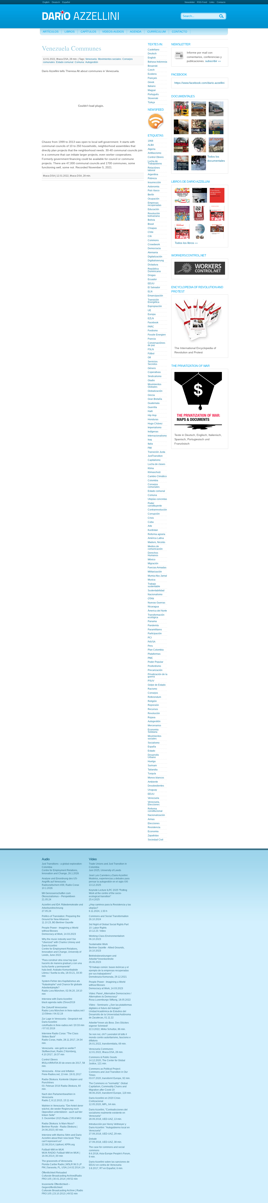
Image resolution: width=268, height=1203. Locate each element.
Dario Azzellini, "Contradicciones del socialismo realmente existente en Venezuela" (108, 1112)
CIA (150, 236)
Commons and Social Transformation (109, 916)
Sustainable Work (98, 944)
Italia (150, 444)
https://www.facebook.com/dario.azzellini (199, 82)
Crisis (151, 518)
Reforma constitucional (155, 809)
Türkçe (151, 102)
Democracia (154, 248)
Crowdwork (154, 244)
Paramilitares (155, 629)
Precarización (155, 670)
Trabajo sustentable (154, 585)
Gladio (151, 380)
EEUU (151, 283)
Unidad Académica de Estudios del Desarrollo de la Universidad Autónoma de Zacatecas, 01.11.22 (110, 1014)
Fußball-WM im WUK (53, 1149)
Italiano (152, 86)
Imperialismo (154, 427)
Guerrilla (152, 407)
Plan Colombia (156, 650)
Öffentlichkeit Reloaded (54, 1172)
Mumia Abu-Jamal (157, 576)
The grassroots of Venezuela (57, 1161)
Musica (151, 580)
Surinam (152, 765)
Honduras (153, 419)
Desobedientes (156, 786)
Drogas (152, 275)
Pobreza (152, 178)
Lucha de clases (156, 464)
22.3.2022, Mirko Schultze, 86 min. (107, 1029)
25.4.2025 (94, 899)
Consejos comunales (154, 485)
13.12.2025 (95, 885)
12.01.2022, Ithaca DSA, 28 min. (106, 1052)
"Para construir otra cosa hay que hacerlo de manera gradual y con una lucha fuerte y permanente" (62, 963)
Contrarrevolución (157, 510)
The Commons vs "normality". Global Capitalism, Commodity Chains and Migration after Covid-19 (108, 1086)
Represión (153, 705)
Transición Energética (153, 301)
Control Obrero (156, 157)
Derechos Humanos (153, 554)
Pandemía (153, 625)
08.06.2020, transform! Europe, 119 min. (110, 1093)
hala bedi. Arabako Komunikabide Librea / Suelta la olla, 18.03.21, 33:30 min (62, 973)
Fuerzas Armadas (157, 567)
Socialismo (154, 743)
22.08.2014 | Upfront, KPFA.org (58, 1144)
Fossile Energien (157, 335)
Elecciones (154, 823)
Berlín (151, 194)
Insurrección (154, 182)
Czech (151, 70)
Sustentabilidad (156, 590)
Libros (70, 31)
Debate (93, 1139)
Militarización (155, 572)
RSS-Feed (202, 2)
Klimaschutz (154, 472)
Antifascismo (154, 153)
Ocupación (153, 199)
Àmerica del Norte (157, 611)
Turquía (152, 773)
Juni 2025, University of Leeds (105, 870)
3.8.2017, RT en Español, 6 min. (106, 1168)
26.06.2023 (95, 962)
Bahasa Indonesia (157, 62)
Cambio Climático (157, 476)
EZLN (151, 318)
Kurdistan (153, 530)
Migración (153, 563)
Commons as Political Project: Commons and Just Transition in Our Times (108, 1072)
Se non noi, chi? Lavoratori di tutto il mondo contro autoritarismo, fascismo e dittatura (110, 1037)
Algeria (151, 149)
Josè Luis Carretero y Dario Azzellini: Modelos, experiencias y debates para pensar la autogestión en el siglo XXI (109, 878)
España (152, 746)
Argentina (153, 174)
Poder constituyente (155, 504)
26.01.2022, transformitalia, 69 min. (107, 1044)
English (46, 2)
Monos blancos (156, 777)
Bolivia (151, 220)
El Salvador (154, 287)
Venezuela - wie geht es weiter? (59, 1048)
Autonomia (153, 186)
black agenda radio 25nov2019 (58, 1002)
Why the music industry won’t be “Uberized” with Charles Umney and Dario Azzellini (61, 942)
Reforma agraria (156, 534)
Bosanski (153, 66)
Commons (153, 240)
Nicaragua (153, 606)
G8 (149, 357)
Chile (150, 232)
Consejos (153, 693)
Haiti (150, 411)
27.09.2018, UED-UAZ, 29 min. (105, 1134)
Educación (153, 209)
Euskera (152, 74)
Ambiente (153, 782)
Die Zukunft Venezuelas (54, 1007)
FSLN (151, 349)
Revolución (154, 713)
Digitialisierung (156, 260)
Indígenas (153, 431)
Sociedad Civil (155, 839)
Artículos (50, 31)
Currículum (156, 31)
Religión (152, 701)
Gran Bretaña (155, 399)
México (151, 559)
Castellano (153, 49)
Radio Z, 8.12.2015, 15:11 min (58, 1100)
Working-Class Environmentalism (106, 936)
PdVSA (151, 642)
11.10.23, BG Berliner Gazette (57, 922)
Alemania (153, 252)
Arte (150, 526)
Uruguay (152, 790)
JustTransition (155, 456)
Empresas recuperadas (154, 204)
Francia (152, 339)
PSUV (151, 681)
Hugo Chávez (155, 423)
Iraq (150, 439)
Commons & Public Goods (103, 1057)
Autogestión (91, 62)
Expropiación (155, 306)
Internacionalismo (157, 436)
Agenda (135, 31)
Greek (151, 82)
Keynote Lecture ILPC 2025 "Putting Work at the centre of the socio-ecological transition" (108, 893)
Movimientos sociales (109, 59)
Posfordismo (154, 666)
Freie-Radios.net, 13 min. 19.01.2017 (61, 1074)
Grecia (151, 395)
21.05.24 (46, 899)
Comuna (79, 62)
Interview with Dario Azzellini (57, 999)
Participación (155, 633)
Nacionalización (156, 815)
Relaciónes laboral (154, 169)
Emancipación (155, 295)
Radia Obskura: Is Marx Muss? (58, 1123)
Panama (152, 621)
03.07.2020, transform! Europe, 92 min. (109, 1078)
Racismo (152, 689)
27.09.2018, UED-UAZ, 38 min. (105, 1142)
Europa (152, 314)
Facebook (153, 322)
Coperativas (154, 372)
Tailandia (153, 769)
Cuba (151, 522)
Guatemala (154, 403)
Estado (151, 751)
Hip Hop (152, 415)
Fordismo (153, 330)
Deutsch (56, 2)
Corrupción (154, 514)
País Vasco (154, 190)
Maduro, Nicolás (156, 542)
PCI (150, 637)
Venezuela (91, 59)
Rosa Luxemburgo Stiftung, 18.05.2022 (110, 1000)
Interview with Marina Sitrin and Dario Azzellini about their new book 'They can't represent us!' (62, 1138)
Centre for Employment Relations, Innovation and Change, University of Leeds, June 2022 (61, 952)
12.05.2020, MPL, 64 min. (102, 1104)
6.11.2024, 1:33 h (98, 911)
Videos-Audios (113, 31)
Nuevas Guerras (156, 603)
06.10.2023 (95, 939)
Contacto (221, 2)
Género (152, 368)
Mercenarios (154, 725)
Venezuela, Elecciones (154, 803)
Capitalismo (154, 460)
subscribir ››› (213, 61)
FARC (151, 326)
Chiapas (152, 228)
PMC (150, 658)
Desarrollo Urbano (153, 756)
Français (152, 78)
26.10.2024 (95, 919)
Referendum (154, 697)
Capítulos (88, 31)
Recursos (153, 709)
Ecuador (152, 279)
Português (153, 94)
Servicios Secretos (153, 362)
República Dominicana (154, 270)
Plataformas (154, 654)
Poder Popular (155, 662)
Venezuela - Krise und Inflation (58, 1071)
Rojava (151, 717)
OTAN (151, 598)
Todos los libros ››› (186, 243)
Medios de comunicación (155, 547)
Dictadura (153, 264)
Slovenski (153, 98)
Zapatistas (153, 835)
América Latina (156, 538)
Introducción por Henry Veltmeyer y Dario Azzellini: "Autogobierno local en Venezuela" (109, 1127)
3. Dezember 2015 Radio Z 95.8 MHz (61, 1118)
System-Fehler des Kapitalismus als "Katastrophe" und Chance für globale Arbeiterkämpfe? (62, 984)
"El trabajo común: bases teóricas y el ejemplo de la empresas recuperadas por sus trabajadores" (109, 970)
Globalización (155, 391)
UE (149, 310)
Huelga (152, 761)
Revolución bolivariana (154, 214)
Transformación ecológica (156, 616)
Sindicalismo (154, 376)
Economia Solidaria (153, 730)
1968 (150, 141)
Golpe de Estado (157, 685)
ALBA (151, 145)
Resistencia (154, 827)
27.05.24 (46, 911)
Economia (153, 831)
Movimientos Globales (154, 385)
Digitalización (155, 256)
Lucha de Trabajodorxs (155, 162)
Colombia (153, 480)
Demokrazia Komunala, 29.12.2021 (108, 977)
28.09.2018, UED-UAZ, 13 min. (105, 1119)
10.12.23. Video (97, 931)
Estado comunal (64, 62)
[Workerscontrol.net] (199, 273)
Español (66, 2)
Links (211, 2)
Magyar (152, 90)
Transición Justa (156, 452)
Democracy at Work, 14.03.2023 (59, 934)
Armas (151, 819)
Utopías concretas (157, 499)
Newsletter (190, 2)
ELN (150, 291)
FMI (150, 448)
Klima (151, 468)
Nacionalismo (155, 594)
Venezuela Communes (101, 1049)
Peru (150, 646)
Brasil (151, 224)
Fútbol (151, 353)
